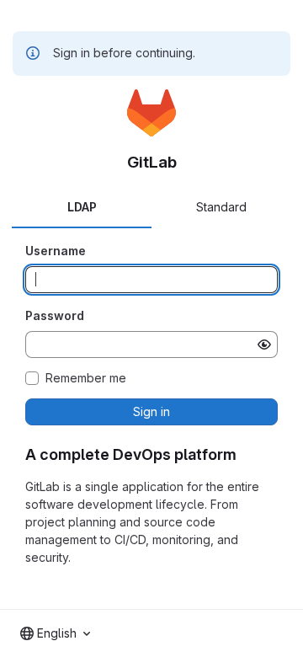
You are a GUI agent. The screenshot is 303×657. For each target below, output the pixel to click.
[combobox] (55, 633)
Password (54, 315)
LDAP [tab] (82, 207)
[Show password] (264, 344)
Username (55, 250)
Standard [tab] (221, 207)
